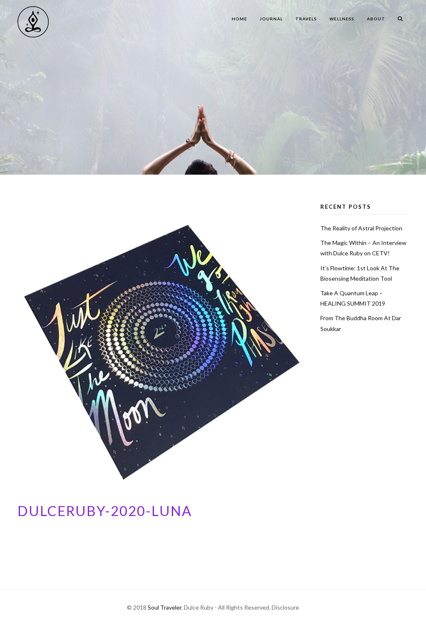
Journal (271, 18)
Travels (306, 18)
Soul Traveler (164, 607)
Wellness (341, 18)
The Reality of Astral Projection (361, 228)
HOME (239, 18)
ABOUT (376, 18)
